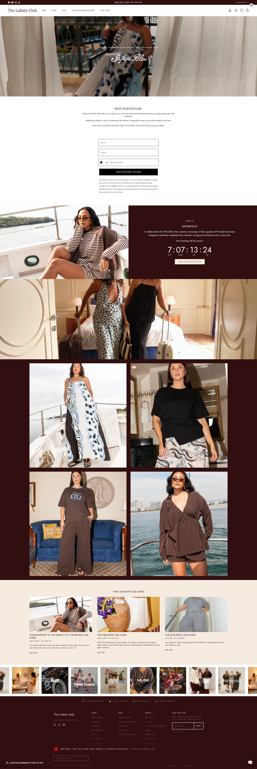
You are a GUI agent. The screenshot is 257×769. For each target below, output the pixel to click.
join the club (122, 2)
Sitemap (200, 766)
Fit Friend (149, 739)
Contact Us (124, 726)
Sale (64, 10)
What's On (123, 730)
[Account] (229, 10)
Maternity (96, 726)
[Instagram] (55, 725)
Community (150, 734)
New (44, 10)
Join (198, 726)
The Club (104, 10)
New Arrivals (98, 717)
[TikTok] (59, 725)
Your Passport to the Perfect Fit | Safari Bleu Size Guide (59, 636)
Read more (33, 653)
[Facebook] (64, 725)
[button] (250, 762)
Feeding (95, 722)
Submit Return (125, 717)
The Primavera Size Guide (112, 635)
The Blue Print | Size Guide (180, 635)
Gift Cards (96, 739)
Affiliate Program (127, 734)
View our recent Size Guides (128, 591)
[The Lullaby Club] (22, 10)
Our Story (149, 717)
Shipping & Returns (127, 722)
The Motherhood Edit (83, 10)
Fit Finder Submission (155, 726)
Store (147, 730)
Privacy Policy (171, 766)
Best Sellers (97, 730)
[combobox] (104, 162)
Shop (54, 10)
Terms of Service (187, 766)
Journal (149, 722)
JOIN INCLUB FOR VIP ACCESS (189, 262)
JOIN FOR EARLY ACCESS (128, 171)
